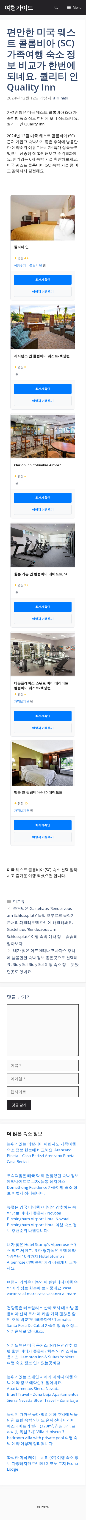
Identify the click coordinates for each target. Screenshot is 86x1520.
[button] (56, 7)
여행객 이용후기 (43, 291)
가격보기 (20, 701)
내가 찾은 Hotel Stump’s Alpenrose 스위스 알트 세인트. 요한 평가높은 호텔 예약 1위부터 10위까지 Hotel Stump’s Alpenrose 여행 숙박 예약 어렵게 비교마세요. (42, 1256)
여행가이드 (19, 7)
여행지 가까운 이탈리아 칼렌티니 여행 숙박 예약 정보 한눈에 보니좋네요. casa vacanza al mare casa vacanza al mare (42, 1287)
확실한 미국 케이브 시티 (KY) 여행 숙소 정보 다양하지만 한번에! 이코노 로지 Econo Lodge (42, 1463)
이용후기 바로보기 (26, 265)
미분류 (19, 901)
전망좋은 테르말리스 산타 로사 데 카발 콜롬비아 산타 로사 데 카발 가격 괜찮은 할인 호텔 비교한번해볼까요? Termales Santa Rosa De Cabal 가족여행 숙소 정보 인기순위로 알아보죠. (43, 1319)
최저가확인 (42, 279)
